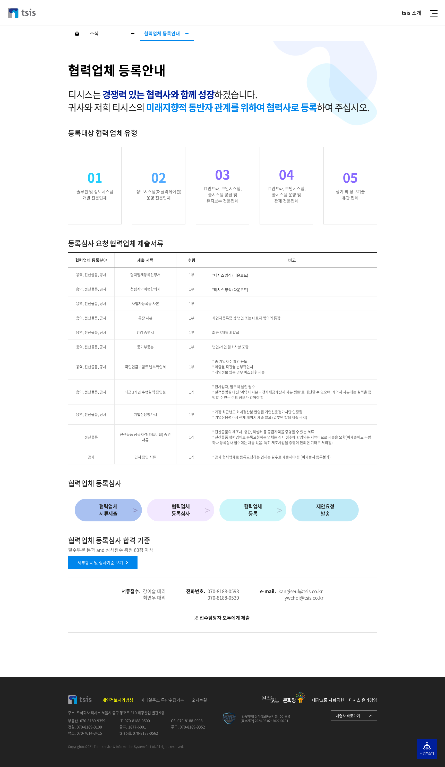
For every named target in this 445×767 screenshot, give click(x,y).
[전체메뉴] (435, 13)
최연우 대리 (154, 597)
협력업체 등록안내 (162, 33)
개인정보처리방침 (117, 700)
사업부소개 (427, 753)
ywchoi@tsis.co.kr (304, 597)
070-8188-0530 (223, 597)
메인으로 (77, 33)
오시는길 (199, 700)
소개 (411, 13)
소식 (94, 33)
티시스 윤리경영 (363, 700)
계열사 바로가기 (348, 715)
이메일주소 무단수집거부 (162, 700)
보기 (100, 562)
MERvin (270, 699)
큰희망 (294, 697)
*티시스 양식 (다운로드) (230, 275)
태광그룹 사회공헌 (328, 700)
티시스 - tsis (22, 13)
